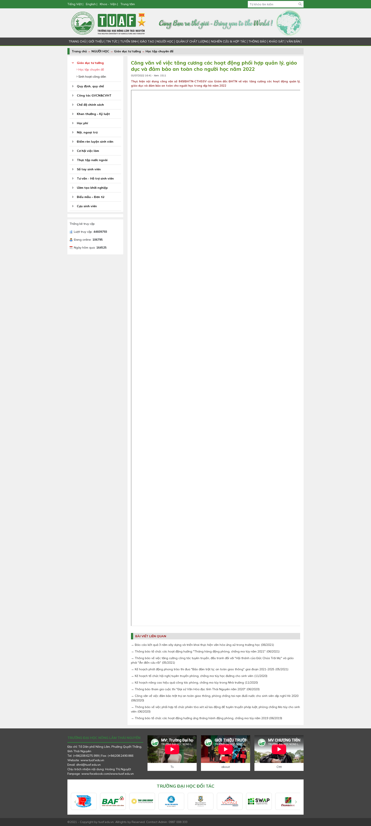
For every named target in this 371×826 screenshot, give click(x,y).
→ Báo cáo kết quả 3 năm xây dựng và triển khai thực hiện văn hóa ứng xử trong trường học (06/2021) (202, 645)
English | (91, 4)
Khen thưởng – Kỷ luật (93, 114)
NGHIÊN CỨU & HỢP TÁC (228, 41)
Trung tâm (127, 4)
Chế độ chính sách (90, 105)
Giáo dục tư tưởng (127, 51)
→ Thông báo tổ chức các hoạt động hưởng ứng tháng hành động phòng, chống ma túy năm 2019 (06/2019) (206, 718)
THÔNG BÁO (257, 41)
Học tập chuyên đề (159, 51)
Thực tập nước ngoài (92, 160)
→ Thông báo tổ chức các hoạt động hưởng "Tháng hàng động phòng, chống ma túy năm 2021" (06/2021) (205, 651)
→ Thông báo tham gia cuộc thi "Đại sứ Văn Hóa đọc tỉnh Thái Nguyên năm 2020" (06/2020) (195, 689)
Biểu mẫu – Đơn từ (90, 197)
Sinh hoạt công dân (92, 77)
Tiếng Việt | (75, 4)
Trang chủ (79, 51)
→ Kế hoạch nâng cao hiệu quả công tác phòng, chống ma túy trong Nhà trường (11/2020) (194, 682)
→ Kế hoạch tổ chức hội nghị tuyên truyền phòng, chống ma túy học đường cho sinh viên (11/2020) (199, 676)
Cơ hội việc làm (88, 151)
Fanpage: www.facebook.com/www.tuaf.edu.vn (100, 774)
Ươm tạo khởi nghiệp (92, 188)
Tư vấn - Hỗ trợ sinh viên (95, 178)
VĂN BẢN (293, 41)
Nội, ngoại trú (87, 132)
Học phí (82, 123)
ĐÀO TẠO (147, 41)
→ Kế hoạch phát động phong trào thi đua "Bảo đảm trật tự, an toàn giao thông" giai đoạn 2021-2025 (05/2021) (209, 669)
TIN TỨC (112, 41)
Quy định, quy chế (90, 86)
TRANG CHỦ (77, 41)
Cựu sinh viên (87, 206)
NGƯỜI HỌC (165, 41)
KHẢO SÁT (276, 41)
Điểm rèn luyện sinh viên (95, 141)
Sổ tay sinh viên (89, 169)
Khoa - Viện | (109, 4)
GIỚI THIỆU (96, 41)
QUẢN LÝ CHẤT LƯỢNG (192, 41)
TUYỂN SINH (129, 41)
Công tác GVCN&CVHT (94, 95)
